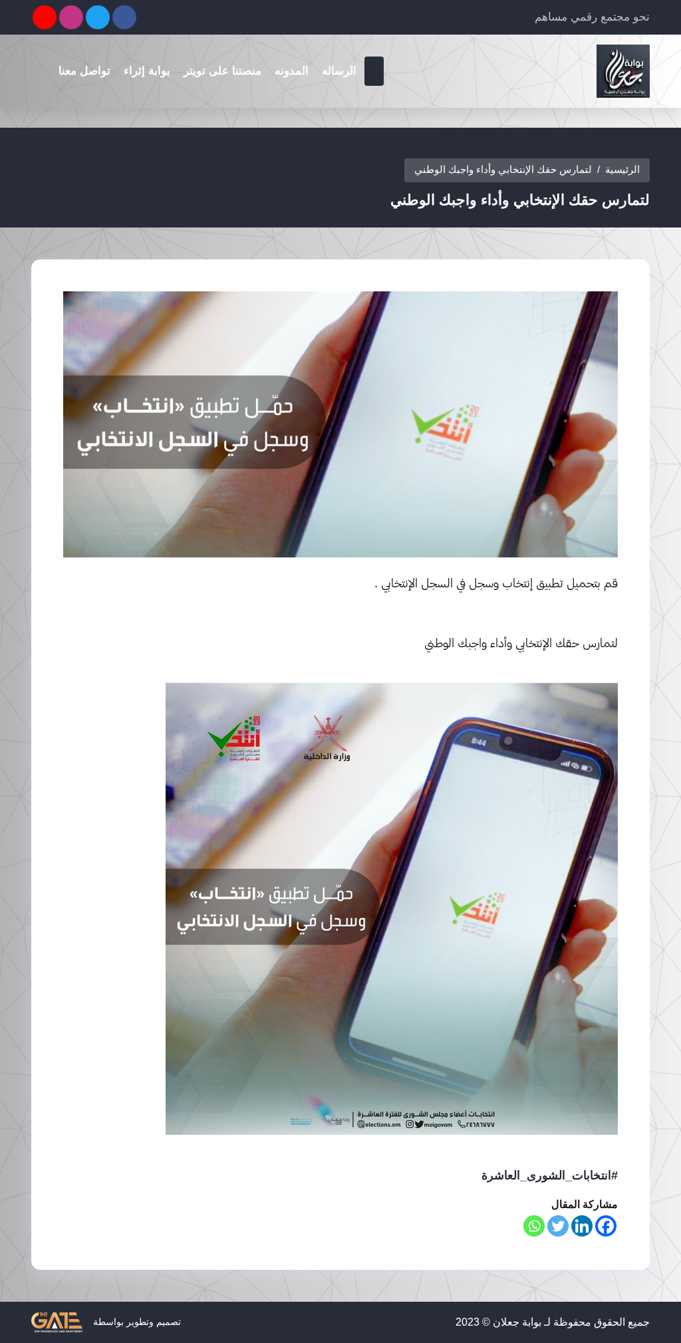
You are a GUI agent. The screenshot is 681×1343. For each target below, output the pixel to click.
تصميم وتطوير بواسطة (135, 1321)
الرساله (339, 71)
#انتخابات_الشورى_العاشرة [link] (549, 1175)
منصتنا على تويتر (222, 71)
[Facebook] (605, 1226)
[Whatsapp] (534, 1226)
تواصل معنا (84, 71)
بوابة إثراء (147, 71)
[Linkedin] (582, 1226)
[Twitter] (558, 1226)
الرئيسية (622, 169)
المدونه (292, 71)
